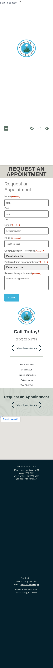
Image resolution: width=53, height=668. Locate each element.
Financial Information (27, 375)
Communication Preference (24, 251)
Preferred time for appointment (26, 262)
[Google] (47, 128)
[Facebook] (32, 128)
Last (6, 219)
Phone (12, 238)
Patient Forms (26, 380)
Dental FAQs (26, 370)
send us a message (30, 584)
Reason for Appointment (22, 273)
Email (12, 225)
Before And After (27, 364)
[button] (6, 128)
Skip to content (9, 2)
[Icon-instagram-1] (39, 128)
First (6, 208)
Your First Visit (26, 385)
